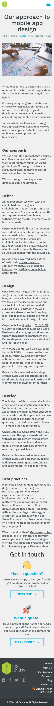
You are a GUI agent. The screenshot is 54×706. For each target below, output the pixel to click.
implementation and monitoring (27, 465)
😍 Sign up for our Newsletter (42, 690)
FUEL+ (26, 228)
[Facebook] (10, 680)
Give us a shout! (40, 546)
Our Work (46, 676)
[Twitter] (16, 680)
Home (48, 663)
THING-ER (41, 325)
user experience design (33, 375)
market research (29, 262)
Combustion (41, 228)
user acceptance (29, 458)
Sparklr (26, 325)
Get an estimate (25, 642)
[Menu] (49, 4)
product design (34, 379)
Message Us (25, 594)
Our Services (45, 671)
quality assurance (36, 462)
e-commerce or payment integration (24, 382)
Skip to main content (26, 4)
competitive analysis (15, 266)
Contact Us (46, 684)
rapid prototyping (13, 379)
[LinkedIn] (3, 680)
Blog (49, 680)
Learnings (24, 36)
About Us (47, 667)
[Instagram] (23, 680)
